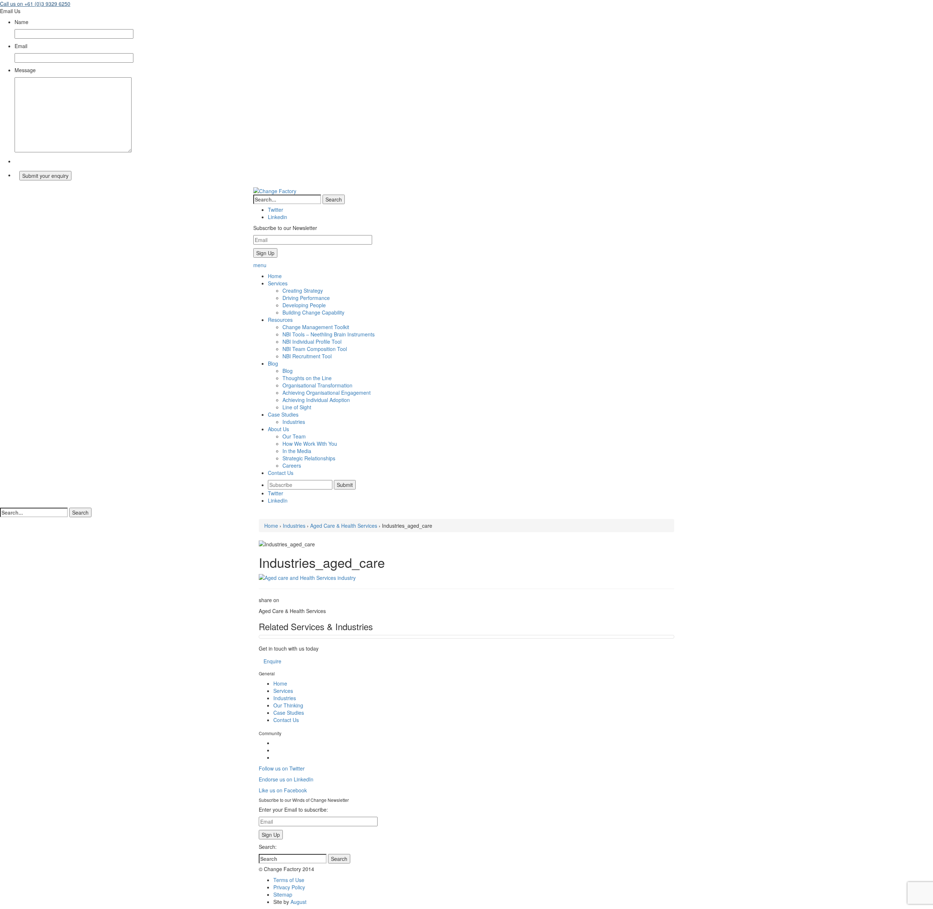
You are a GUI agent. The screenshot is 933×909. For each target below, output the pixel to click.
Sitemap (282, 894)
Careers (291, 465)
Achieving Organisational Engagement (326, 392)
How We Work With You (309, 443)
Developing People (304, 305)
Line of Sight (296, 407)
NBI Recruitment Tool (307, 356)
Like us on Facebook (283, 790)
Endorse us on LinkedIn (286, 779)
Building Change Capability (313, 312)
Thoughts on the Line (307, 378)
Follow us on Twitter (282, 768)
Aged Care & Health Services (343, 525)
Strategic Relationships (308, 458)
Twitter (275, 493)
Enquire (272, 661)
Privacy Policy (289, 887)
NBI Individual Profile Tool (311, 341)
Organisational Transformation (317, 385)
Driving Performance (306, 297)
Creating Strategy (302, 290)
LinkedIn (278, 500)
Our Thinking (288, 705)
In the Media (296, 450)
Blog (287, 370)
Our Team (294, 436)
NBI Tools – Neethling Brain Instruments (328, 334)
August (298, 901)
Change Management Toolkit (315, 327)
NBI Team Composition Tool (314, 348)
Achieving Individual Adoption (316, 399)
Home (271, 525)
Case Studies (288, 712)
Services (283, 690)
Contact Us (286, 719)
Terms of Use (288, 879)
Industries (293, 421)
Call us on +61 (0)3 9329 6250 (35, 3)
